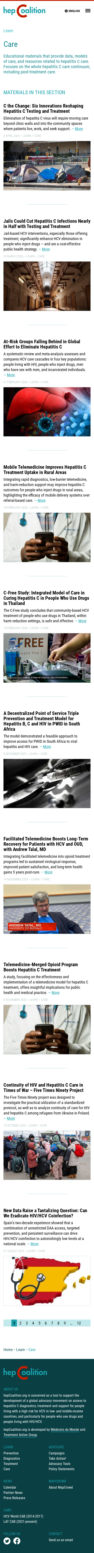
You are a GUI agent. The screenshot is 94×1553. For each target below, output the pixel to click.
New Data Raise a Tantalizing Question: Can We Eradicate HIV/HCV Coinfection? (45, 1213)
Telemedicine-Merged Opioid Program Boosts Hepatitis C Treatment (40, 967)
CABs (7, 1510)
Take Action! (57, 1458)
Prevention (11, 1453)
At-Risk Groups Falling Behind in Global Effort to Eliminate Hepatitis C (41, 344)
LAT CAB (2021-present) (20, 1521)
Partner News (13, 1493)
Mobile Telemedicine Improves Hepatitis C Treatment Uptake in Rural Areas (44, 469)
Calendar (9, 1487)
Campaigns (56, 1453)
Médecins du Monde (65, 1429)
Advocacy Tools (59, 1464)
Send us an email (61, 1540)
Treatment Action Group (20, 1435)
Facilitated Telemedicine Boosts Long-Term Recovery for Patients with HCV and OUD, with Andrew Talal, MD (45, 844)
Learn (8, 30)
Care (37, 136)
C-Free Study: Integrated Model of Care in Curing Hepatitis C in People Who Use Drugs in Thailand (46, 598)
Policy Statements (61, 1469)
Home (8, 1349)
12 (79, 1323)
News (7, 1481)
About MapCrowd (61, 1487)
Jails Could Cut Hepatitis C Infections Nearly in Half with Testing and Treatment (47, 223)
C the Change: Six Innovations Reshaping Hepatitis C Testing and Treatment (43, 108)
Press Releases (14, 1498)
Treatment (10, 1464)
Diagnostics (11, 1458)
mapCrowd (57, 1481)
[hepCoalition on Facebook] (16, 1540)
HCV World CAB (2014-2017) (23, 1516)
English (74, 11)
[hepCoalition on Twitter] (6, 1540)
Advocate (56, 1447)
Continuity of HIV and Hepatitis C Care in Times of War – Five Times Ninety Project (43, 1087)
